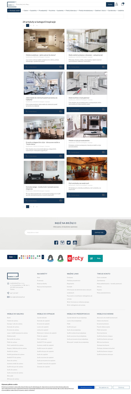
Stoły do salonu (12, 360)
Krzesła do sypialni (43, 324)
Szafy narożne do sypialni (45, 357)
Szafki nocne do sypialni (45, 348)
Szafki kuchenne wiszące (105, 339)
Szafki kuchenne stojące (105, 336)
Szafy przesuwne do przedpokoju (77, 339)
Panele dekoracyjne (103, 327)
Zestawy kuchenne (103, 345)
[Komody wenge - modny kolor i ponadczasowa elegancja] (44, 172)
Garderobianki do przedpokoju (77, 318)
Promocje (40, 280)
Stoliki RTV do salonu (14, 357)
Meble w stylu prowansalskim (79, 140)
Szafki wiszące (71, 327)
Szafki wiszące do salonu (15, 366)
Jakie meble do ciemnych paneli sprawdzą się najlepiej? (41, 98)
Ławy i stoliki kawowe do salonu (17, 333)
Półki (68, 324)
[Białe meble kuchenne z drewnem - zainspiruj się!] (87, 40)
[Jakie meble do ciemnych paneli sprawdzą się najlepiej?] (44, 83)
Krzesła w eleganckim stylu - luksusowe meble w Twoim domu (43, 143)
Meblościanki (11, 336)
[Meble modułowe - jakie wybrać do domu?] (44, 40)
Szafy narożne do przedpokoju (76, 336)
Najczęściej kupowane (44, 286)
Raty (38, 277)
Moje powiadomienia (104, 293)
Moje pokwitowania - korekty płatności (109, 283)
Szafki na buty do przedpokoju (76, 333)
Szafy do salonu (12, 370)
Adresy (99, 286)
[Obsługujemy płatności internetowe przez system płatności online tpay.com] (26, 257)
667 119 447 (14, 293)
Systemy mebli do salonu (15, 363)
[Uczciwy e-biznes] (60, 258)
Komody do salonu (13, 327)
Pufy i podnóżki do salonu (15, 345)
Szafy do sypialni (42, 354)
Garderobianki (42, 318)
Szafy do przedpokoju (74, 330)
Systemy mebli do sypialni (45, 345)
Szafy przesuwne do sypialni (46, 360)
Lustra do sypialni (43, 327)
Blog (38, 290)
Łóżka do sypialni (42, 330)
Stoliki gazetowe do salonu (15, 354)
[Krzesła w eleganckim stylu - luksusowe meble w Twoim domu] (44, 127)
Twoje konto (103, 274)
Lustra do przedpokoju (74, 321)
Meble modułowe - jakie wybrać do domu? (41, 55)
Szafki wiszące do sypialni (45, 351)
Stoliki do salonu (12, 351)
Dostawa (70, 277)
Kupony (99, 290)
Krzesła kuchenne (103, 324)
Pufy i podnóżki (42, 339)
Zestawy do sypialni (43, 366)
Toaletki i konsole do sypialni (46, 363)
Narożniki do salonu (13, 339)
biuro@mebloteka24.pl (17, 297)
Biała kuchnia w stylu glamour (79, 98)
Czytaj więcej (30, 67)
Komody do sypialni (43, 321)
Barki (9, 318)
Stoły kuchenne (102, 333)
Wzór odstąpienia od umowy (76, 305)
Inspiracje (47, 57)
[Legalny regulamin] (50, 258)
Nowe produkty (42, 283)
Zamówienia (101, 280)
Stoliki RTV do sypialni (44, 342)
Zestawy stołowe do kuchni (106, 348)
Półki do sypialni (42, 336)
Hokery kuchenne (102, 321)
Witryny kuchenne (103, 342)
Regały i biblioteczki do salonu (17, 348)
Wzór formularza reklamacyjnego (78, 302)
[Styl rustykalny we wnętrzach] (87, 168)
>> (37, 25)
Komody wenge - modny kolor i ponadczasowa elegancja (42, 188)
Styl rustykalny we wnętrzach (79, 183)
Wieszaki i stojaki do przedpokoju (78, 342)
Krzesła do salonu (13, 330)
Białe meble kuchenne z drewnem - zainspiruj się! (86, 55)
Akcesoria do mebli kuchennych (107, 318)
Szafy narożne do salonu (15, 373)
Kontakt (69, 286)
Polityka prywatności (73, 280)
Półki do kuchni (102, 330)
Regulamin (70, 283)
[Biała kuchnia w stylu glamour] (87, 83)
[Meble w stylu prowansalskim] (87, 125)
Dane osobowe (102, 277)
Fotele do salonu (12, 321)
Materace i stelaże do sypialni (47, 333)
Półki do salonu (12, 342)
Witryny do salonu (13, 379)
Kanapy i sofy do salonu (14, 324)
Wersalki (10, 376)
